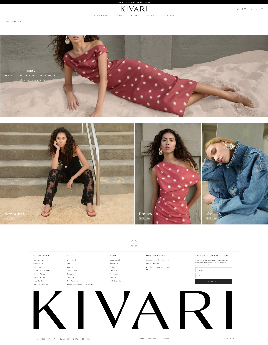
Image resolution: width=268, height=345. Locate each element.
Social (113, 255)
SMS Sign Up (115, 281)
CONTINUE (213, 281)
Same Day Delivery (42, 270)
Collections (72, 270)
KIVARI (231, 338)
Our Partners (72, 281)
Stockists (71, 277)
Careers (70, 274)
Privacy (166, 338)
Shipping (38, 267)
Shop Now (9, 218)
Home (7, 21)
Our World (168, 15)
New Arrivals (101, 15)
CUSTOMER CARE (42, 255)
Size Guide (38, 281)
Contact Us (38, 263)
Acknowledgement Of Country (80, 284)
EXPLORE (71, 255)
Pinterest (113, 277)
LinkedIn (113, 270)
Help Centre (39, 260)
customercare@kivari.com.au (158, 260)
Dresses (134, 15)
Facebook (114, 274)
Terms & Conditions (42, 284)
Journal (70, 267)
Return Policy (39, 274)
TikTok (112, 267)
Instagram (114, 263)
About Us (213, 214)
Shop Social (115, 260)
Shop (119, 15)
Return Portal (39, 277)
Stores (150, 15)
